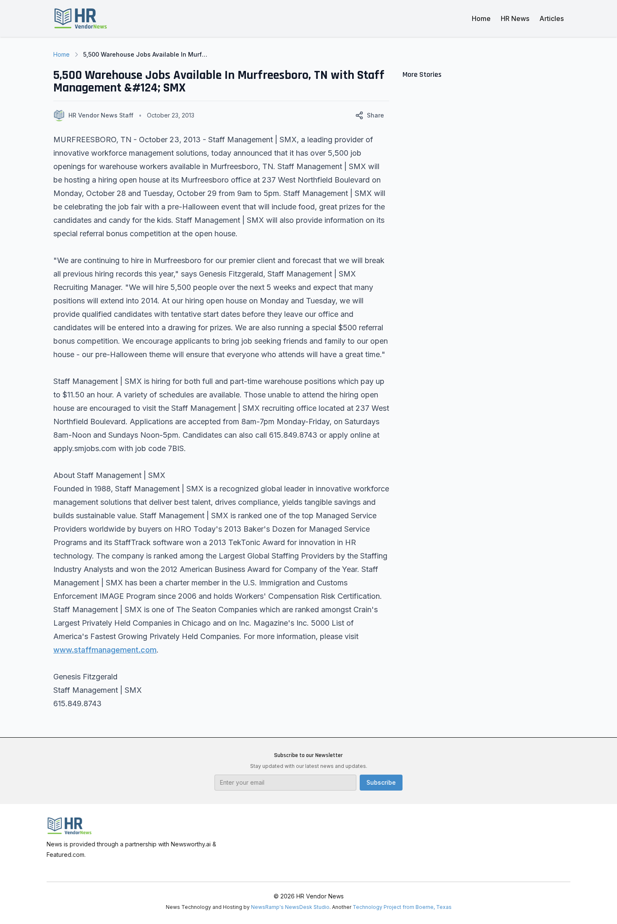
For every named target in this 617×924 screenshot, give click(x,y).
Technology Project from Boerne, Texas (402, 907)
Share (375, 115)
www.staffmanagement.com (105, 649)
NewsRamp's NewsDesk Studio (290, 907)
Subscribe (381, 782)
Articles (551, 18)
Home (481, 18)
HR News (515, 18)
